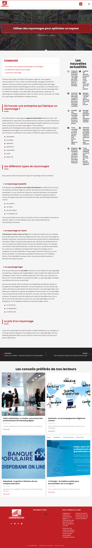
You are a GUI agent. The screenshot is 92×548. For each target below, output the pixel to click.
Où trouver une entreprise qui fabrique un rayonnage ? (24, 67)
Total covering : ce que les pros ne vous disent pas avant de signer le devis (74, 136)
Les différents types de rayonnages (17, 70)
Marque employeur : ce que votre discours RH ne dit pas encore (86, 98)
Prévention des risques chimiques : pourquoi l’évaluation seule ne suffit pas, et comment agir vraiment (87, 136)
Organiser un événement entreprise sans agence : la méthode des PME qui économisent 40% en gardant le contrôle (76, 78)
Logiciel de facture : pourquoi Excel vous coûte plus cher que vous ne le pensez (86, 80)
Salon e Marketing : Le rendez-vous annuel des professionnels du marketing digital (23, 419)
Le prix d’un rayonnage (13, 73)
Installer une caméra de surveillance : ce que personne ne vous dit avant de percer (75, 117)
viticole (10, 312)
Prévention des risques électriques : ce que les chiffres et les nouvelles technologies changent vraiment (76, 99)
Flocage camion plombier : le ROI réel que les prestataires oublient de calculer (87, 116)
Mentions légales (46, 545)
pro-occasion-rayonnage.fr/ (22, 125)
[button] (80, 4)
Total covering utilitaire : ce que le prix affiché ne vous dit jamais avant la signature (86, 156)
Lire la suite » (6, 429)
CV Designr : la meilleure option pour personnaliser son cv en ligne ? (63, 482)
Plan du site (59, 545)
